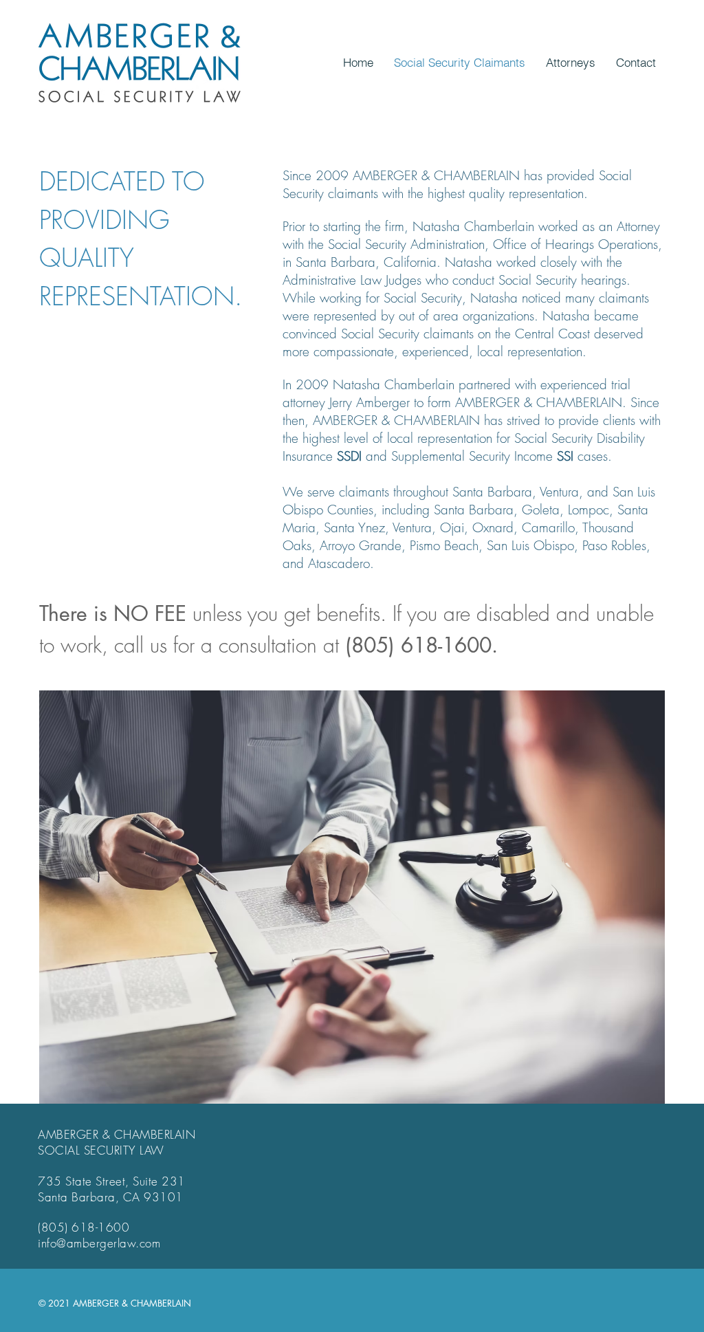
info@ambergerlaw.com (99, 1243)
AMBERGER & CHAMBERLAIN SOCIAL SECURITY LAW (116, 1142)
